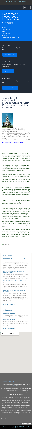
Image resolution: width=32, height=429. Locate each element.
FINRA (14, 386)
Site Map (3, 418)
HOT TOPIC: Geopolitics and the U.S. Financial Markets (14, 259)
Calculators (7, 310)
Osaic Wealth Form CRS (7, 381)
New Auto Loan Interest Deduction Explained (14, 291)
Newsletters (7, 256)
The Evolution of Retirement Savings (14, 281)
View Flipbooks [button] (9, 54)
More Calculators (9, 328)
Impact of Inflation (9, 319)
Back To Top (26, 423)
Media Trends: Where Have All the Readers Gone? (13, 272)
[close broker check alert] (30, 1)
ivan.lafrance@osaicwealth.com (11, 37)
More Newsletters (9, 304)
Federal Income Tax (9, 313)
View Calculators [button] (9, 88)
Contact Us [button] (7, 71)
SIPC (18, 386)
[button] (27, 7)
